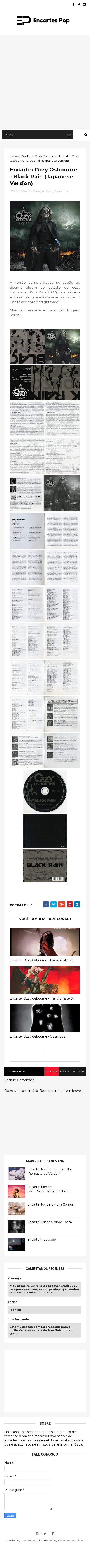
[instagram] (84, 4)
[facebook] (73, 4)
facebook (78, 1071)
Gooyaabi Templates (71, 1540)
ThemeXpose (29, 1540)
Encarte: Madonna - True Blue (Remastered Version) (50, 1171)
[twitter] (78, 4)
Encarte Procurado (41, 1240)
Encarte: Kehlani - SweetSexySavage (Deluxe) (48, 1189)
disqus (64, 1071)
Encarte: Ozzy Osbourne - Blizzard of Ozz (41, 960)
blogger (51, 1071)
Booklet (27, 156)
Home (14, 156)
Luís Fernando (18, 1319)
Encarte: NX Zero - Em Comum (51, 1204)
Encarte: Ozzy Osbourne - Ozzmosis (37, 1036)
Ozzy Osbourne (46, 156)
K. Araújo (14, 1278)
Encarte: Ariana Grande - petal (50, 1222)
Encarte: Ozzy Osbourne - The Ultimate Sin (42, 998)
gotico (12, 1302)
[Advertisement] (45, 82)
